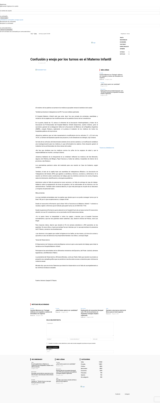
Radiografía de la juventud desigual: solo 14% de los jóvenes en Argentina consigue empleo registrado (112, 92)
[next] (128, 54)
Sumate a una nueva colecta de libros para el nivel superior (116, 311)
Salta (107, 308)
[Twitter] (116, 34)
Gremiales (33, 63)
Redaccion (102, 79)
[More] (128, 66)
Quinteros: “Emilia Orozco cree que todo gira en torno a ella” (41, 382)
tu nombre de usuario (6, 10)
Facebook (117, 394)
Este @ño (49, 349)
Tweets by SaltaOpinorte (107, 148)
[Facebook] (112, 34)
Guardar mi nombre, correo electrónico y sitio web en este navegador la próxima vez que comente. (72, 343)
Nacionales (103, 89)
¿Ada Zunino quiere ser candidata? (110, 84)
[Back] (0, 2)
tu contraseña (4, 16)
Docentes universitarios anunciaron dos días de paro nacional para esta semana (42, 374)
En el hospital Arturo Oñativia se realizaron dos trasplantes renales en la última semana (42, 365)
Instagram (127, 394)
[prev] (128, 52)
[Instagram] (114, 34)
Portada (102, 82)
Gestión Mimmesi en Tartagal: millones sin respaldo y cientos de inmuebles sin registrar (111, 76)
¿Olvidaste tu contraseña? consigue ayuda (11, 19)
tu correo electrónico (5, 28)
